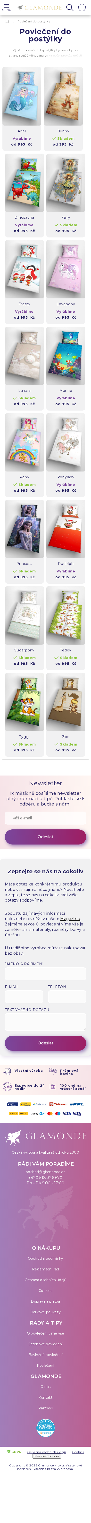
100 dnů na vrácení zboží (73, 1087)
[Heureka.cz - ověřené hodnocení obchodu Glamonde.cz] (45, 1429)
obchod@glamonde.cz (45, 1172)
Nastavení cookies (46, 1456)
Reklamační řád (45, 1269)
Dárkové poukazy (45, 1312)
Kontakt (45, 1397)
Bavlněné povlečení (46, 1355)
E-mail (12, 987)
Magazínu (70, 918)
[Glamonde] (38, 7)
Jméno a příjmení (24, 964)
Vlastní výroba (29, 1070)
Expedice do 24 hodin (30, 1087)
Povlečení (45, 1365)
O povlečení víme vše (45, 1333)
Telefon (57, 987)
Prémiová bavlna (69, 1072)
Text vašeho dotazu (27, 1010)
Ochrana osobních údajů (45, 1280)
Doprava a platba (45, 1301)
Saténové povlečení (45, 1344)
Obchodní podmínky (45, 1258)
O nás (45, 1387)
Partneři (45, 1408)
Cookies (45, 1290)
